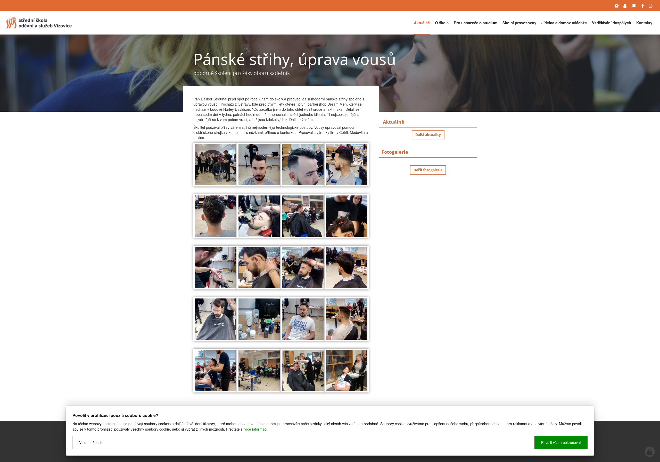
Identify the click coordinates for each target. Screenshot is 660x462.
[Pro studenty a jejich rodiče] (616, 5)
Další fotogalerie (428, 169)
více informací (255, 429)
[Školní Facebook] (642, 5)
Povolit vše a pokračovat (561, 442)
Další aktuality (428, 134)
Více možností (90, 442)
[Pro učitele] (625, 5)
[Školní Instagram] (650, 5)
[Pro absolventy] (634, 5)
